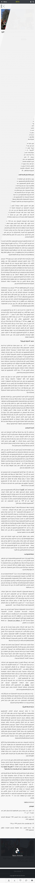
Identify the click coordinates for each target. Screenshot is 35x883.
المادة (29, 321)
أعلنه (13, 441)
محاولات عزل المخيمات (14, 620)
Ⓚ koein (23, 875)
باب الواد (26, 802)
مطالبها (26, 685)
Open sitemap (17, 871)
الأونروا (22, 489)
